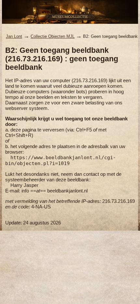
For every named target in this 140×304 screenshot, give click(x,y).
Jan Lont (14, 36)
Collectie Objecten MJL (53, 36)
